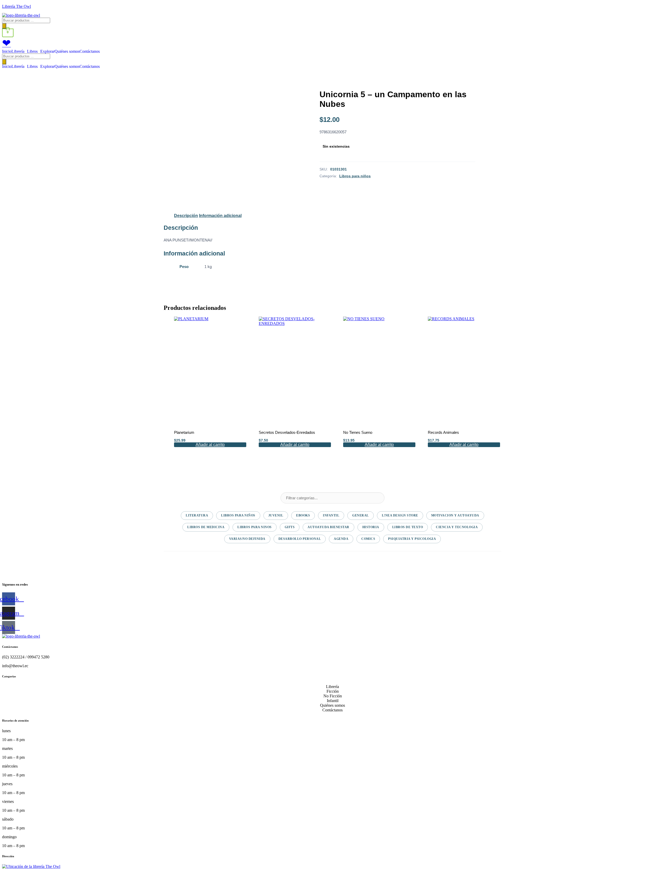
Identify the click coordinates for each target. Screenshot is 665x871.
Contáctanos (89, 51)
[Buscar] (4, 26)
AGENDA (341, 539)
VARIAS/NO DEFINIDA (247, 539)
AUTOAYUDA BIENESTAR (328, 527)
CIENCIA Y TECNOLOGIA (457, 527)
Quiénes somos (67, 51)
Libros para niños (355, 176)
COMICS (368, 539)
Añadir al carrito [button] (210, 444)
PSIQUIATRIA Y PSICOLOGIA (412, 539)
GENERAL (360, 515)
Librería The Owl (16, 6)
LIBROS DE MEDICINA (205, 527)
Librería (17, 51)
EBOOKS (303, 515)
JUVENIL (275, 515)
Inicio (6, 51)
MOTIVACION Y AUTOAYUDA (455, 515)
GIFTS (290, 527)
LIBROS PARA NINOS (254, 527)
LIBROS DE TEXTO (407, 527)
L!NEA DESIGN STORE (400, 515)
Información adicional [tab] (220, 215)
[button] (19, 51)
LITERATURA (197, 515)
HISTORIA (370, 527)
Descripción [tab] (186, 215)
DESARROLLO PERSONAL (299, 539)
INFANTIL (331, 515)
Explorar (47, 51)
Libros (32, 51)
